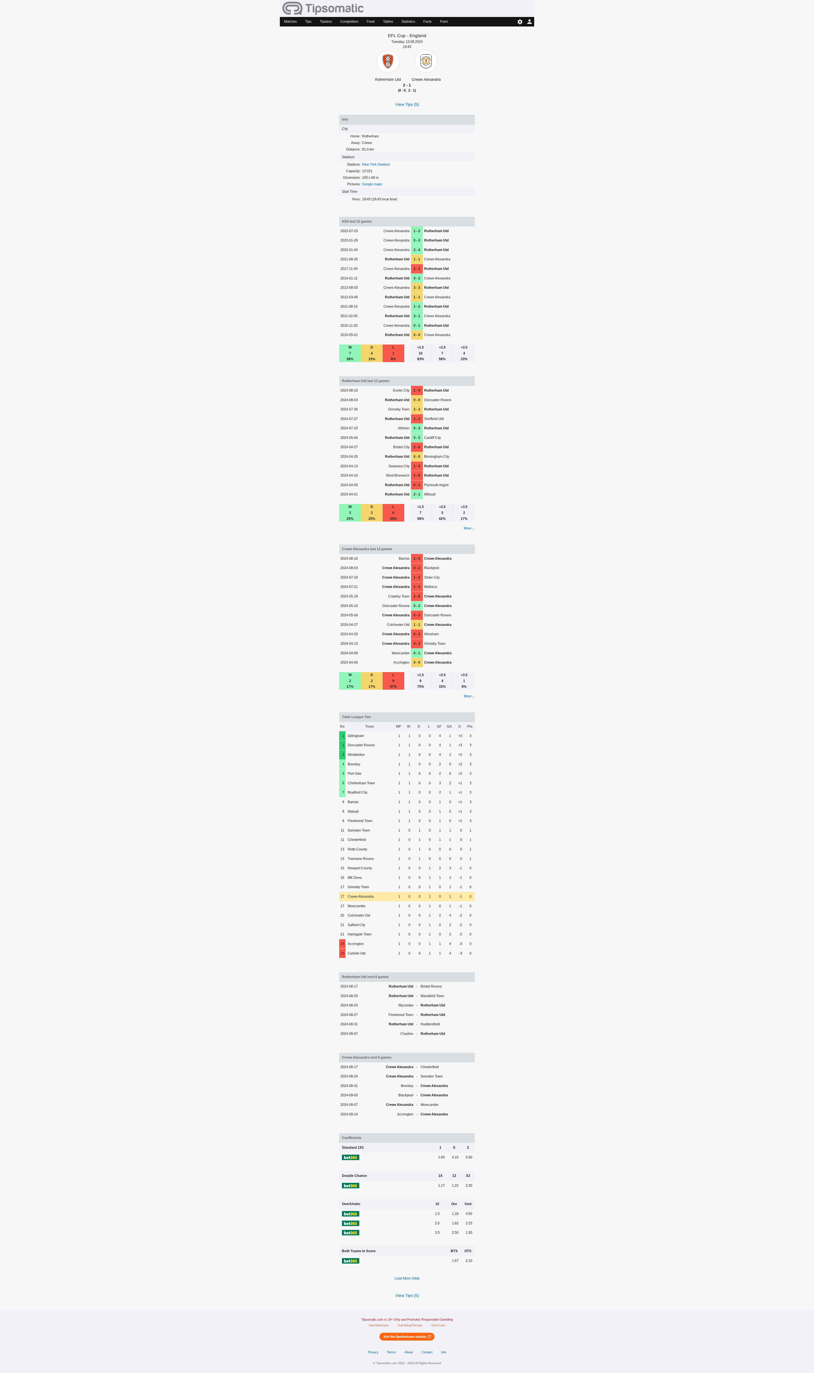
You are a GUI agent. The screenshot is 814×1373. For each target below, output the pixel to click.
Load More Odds (407, 1278)
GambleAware (379, 1325)
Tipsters (326, 21)
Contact (427, 1352)
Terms (391, 1352)
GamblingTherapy (410, 1325)
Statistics (408, 21)
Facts (427, 21)
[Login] (529, 22)
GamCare (438, 1325)
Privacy (373, 1352)
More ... (469, 528)
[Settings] (520, 22)
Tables (388, 21)
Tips (308, 21)
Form (444, 21)
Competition (349, 21)
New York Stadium (376, 164)
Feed (371, 21)
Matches (290, 21)
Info (443, 1352)
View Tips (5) (407, 104)
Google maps (372, 184)
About (409, 1352)
